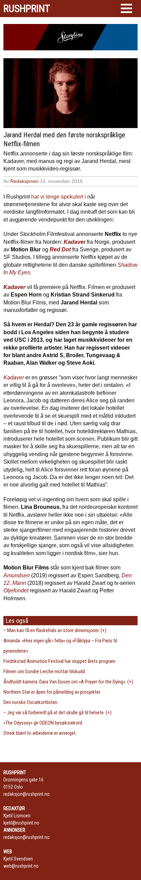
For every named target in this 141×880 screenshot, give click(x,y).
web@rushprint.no (21, 866)
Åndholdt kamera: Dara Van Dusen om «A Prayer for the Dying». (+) (68, 682)
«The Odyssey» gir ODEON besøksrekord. (43, 723)
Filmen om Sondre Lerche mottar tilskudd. (44, 671)
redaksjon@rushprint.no (26, 794)
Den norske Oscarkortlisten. (31, 702)
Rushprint (26, 8)
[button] (126, 8)
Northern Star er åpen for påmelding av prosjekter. (52, 692)
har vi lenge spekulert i (58, 197)
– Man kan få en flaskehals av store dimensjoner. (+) (54, 630)
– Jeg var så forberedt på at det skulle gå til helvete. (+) (57, 712)
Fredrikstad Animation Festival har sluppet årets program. (59, 661)
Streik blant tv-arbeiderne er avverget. (40, 733)
